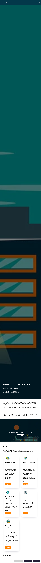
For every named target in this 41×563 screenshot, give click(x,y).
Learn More (20, 435)
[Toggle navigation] (40, 2)
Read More (8, 484)
